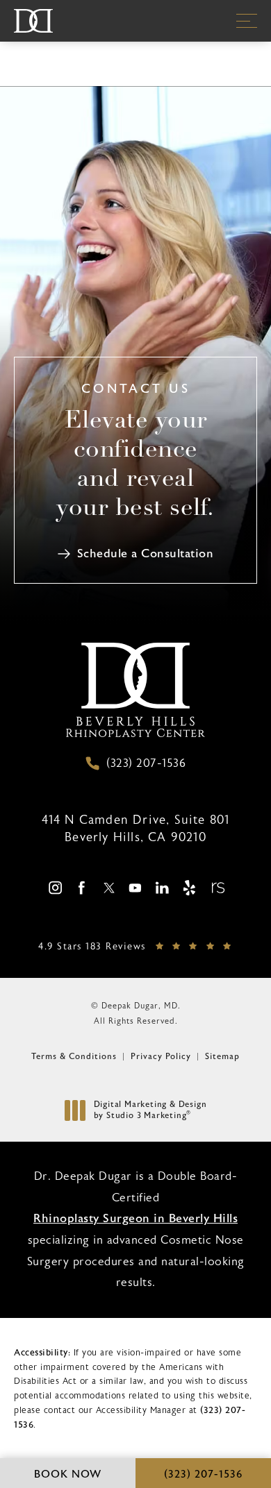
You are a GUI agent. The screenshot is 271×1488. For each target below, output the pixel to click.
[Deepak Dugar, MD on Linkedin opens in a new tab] (162, 887)
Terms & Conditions (74, 1056)
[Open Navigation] (246, 21)
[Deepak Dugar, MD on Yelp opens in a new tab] (189, 887)
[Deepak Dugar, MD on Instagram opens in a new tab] (54, 887)
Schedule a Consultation (145, 553)
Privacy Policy (161, 1056)
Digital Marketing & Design (150, 1110)
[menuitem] (54, 888)
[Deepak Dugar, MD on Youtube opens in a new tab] (135, 887)
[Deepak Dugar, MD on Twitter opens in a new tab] (109, 887)
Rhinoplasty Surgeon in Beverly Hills (135, 1218)
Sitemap (222, 1056)
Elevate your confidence (135, 465)
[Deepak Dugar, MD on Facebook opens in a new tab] (82, 887)
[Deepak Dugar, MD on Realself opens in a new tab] (216, 887)
